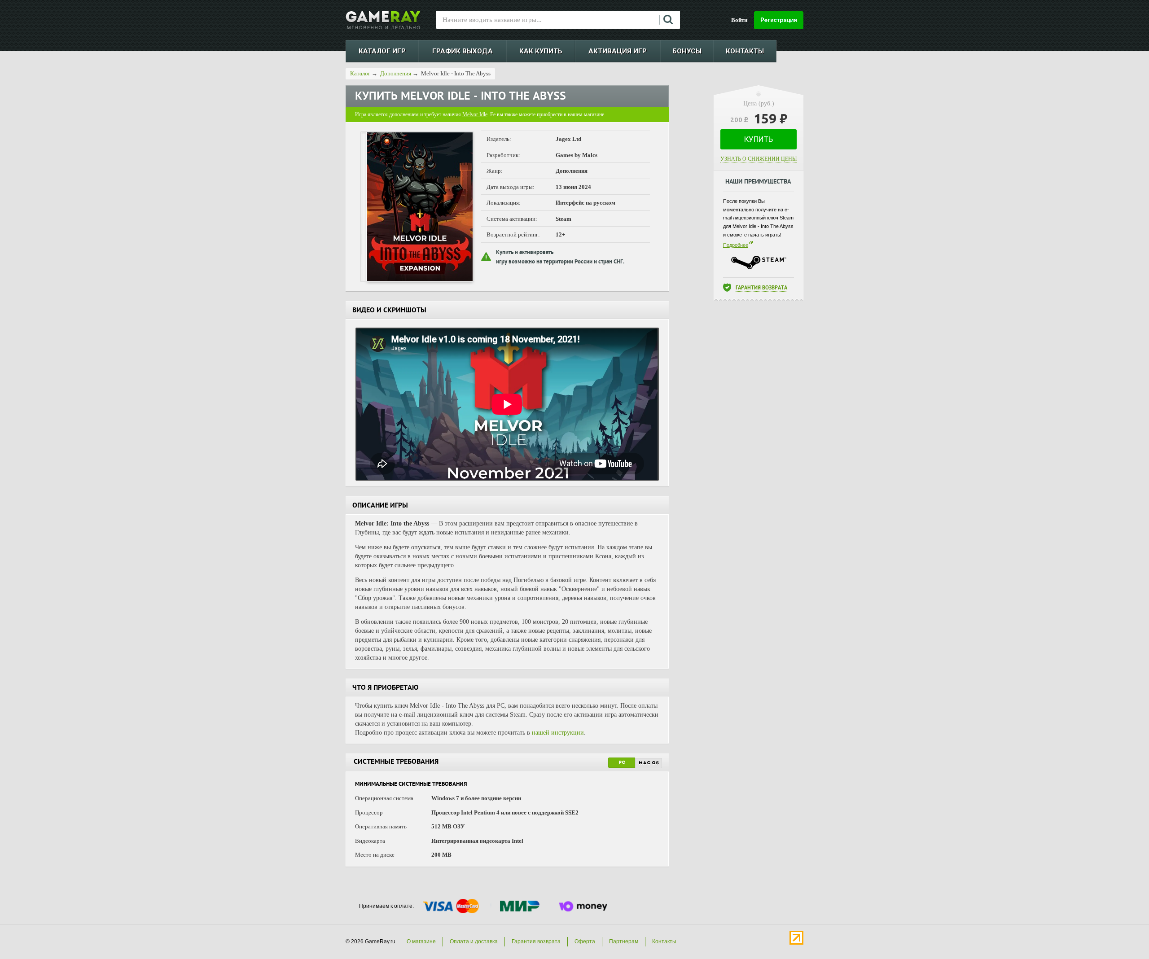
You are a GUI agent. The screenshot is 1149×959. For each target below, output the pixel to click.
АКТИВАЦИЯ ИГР (617, 51)
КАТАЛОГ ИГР (382, 51)
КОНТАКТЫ (745, 51)
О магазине (421, 941)
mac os (649, 763)
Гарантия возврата (761, 288)
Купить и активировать (524, 253)
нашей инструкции (558, 732)
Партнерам (623, 941)
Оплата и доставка (474, 941)
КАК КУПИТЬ (540, 51)
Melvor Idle (474, 114)
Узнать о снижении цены (758, 159)
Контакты (664, 941)
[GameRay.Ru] (383, 20)
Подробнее (735, 245)
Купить (758, 139)
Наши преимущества (758, 182)
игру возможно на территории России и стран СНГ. (560, 262)
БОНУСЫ (687, 51)
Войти (739, 20)
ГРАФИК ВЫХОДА (462, 51)
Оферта (584, 941)
